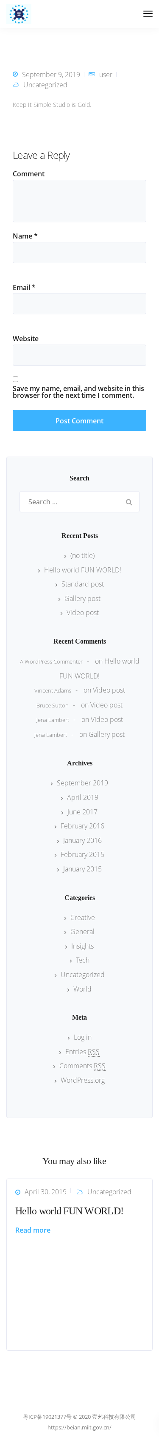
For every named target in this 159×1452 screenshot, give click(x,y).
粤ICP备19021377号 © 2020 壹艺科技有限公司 (79, 1416)
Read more (32, 1230)
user (105, 74)
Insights (82, 946)
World (82, 989)
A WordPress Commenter (51, 661)
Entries (82, 1051)
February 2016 (82, 826)
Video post (83, 612)
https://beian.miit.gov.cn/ (79, 1427)
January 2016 (82, 840)
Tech (82, 960)
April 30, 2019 (46, 1191)
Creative (82, 917)
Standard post (82, 584)
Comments (82, 1065)
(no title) (82, 555)
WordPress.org (83, 1080)
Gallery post (82, 598)
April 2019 (82, 797)
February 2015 (82, 854)
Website (26, 338)
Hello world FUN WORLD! (82, 570)
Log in (83, 1037)
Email (24, 287)
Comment (29, 173)
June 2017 (82, 812)
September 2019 (82, 783)
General (82, 931)
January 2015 (82, 869)
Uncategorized (45, 84)
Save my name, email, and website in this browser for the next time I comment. (78, 392)
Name (25, 236)
